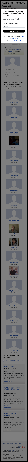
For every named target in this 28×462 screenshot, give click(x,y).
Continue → (14, 31)
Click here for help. (18, 40)
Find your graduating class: (10, 23)
